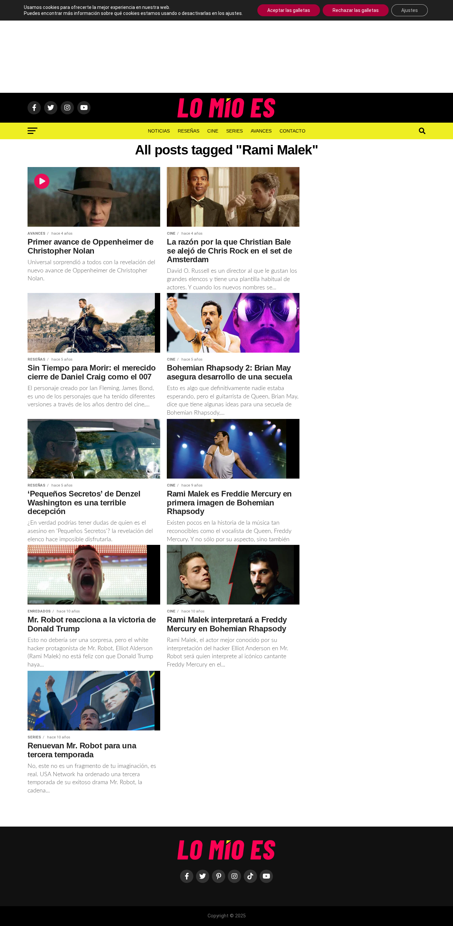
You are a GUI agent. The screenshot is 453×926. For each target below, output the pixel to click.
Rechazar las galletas (356, 10)
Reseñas (188, 131)
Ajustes (409, 10)
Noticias (159, 131)
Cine (212, 131)
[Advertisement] (226, 46)
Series (234, 131)
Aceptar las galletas (288, 10)
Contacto (292, 131)
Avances (261, 131)
